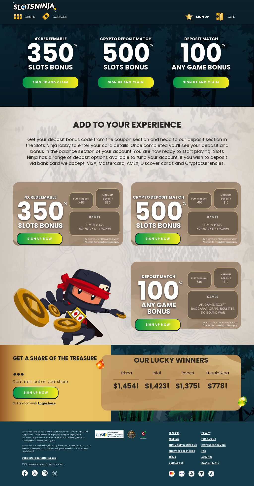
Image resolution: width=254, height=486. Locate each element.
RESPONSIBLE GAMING (213, 445)
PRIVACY (206, 433)
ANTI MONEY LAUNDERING (183, 445)
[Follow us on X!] (35, 473)
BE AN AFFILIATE (210, 463)
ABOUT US (206, 457)
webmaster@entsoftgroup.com (39, 458)
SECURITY (174, 433)
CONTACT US (176, 463)
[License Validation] (143, 438)
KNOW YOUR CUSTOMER (182, 451)
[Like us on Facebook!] (25, 473)
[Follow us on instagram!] (45, 473)
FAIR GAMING (208, 439)
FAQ (203, 451)
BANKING (174, 439)
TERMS (172, 457)
